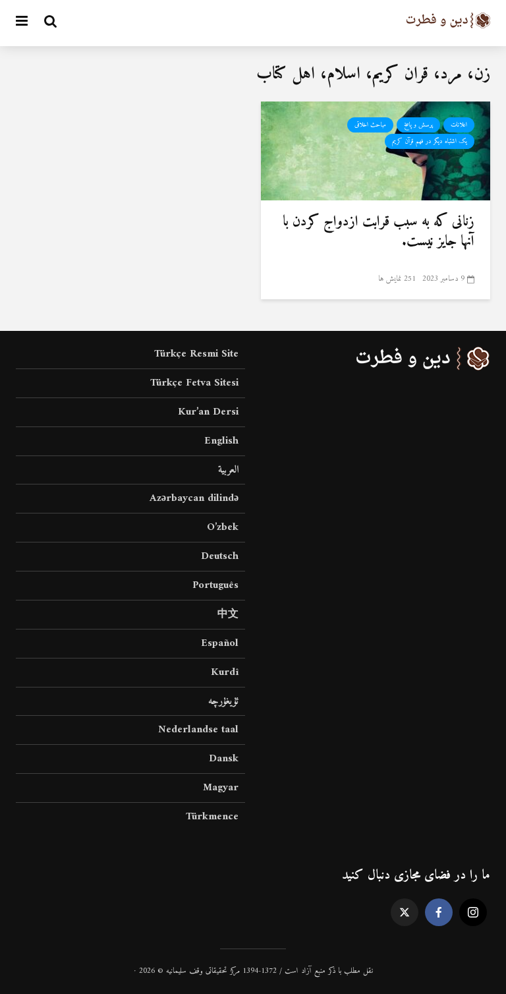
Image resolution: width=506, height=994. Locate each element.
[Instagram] (473, 912)
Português (215, 585)
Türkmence (212, 816)
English (221, 441)
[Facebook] (439, 912)
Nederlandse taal (198, 729)
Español (220, 643)
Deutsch (220, 556)
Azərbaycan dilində (194, 498)
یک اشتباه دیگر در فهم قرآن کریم (429, 141)
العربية (228, 470)
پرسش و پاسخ (418, 125)
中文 (228, 614)
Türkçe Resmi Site (196, 355)
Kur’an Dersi (208, 412)
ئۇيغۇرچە (223, 701)
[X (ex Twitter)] (404, 912)
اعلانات (459, 125)
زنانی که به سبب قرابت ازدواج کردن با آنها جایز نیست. (378, 232)
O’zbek (223, 527)
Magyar (221, 787)
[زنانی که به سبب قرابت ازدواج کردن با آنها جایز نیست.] (375, 150)
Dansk (224, 758)
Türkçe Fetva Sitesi (194, 383)
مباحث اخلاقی (370, 125)
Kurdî (225, 672)
